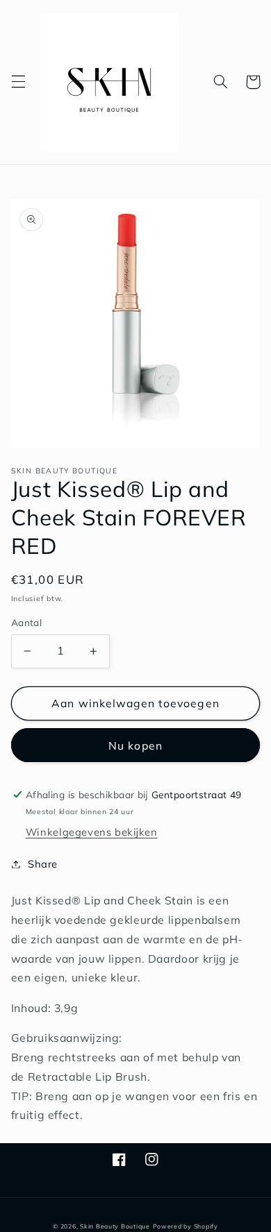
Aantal (26, 622)
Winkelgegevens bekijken (92, 831)
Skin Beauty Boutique (115, 1226)
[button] (18, 82)
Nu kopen (135, 745)
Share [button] (43, 863)
